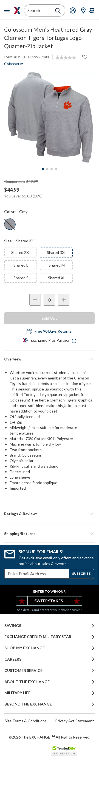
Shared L (20, 265)
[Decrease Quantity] (35, 300)
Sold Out (49, 318)
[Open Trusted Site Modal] (64, 750)
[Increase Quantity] (63, 300)
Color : (10, 211)
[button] (49, 513)
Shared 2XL (21, 252)
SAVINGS (12, 625)
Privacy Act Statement (74, 720)
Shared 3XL (56, 252)
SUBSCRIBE (81, 573)
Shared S (21, 277)
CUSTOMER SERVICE (23, 670)
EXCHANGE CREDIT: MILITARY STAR (37, 636)
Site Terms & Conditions (26, 720)
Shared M (57, 265)
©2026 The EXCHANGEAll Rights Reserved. (49, 736)
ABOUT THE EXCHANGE (27, 682)
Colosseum (13, 63)
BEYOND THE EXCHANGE (28, 704)
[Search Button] (58, 10)
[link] (65, 57)
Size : (8, 240)
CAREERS (12, 659)
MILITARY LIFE (17, 693)
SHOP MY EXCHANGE (24, 648)
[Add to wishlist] (84, 57)
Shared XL (56, 277)
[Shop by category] (8, 10)
